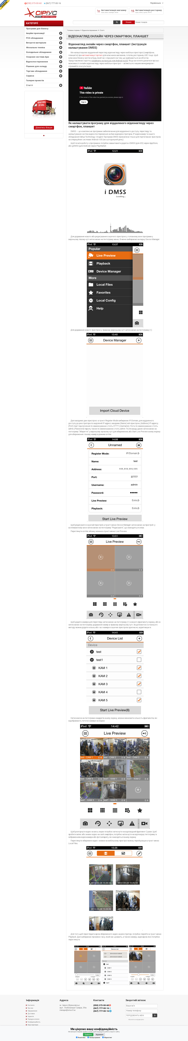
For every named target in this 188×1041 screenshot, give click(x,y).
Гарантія (31, 1016)
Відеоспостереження (37, 61)
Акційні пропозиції (35, 33)
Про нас (30, 1008)
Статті (29, 85)
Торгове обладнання (36, 71)
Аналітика (81, 1037)
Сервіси (30, 76)
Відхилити (99, 1034)
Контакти (31, 1005)
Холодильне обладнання (38, 52)
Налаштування (94, 1037)
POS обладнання (34, 38)
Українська (155, 3)
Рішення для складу (36, 66)
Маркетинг (108, 1037)
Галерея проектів (35, 80)
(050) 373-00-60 (34, 3)
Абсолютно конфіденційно (136, 1019)
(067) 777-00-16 (53, 3)
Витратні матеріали (36, 42)
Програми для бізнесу (37, 28)
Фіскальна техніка (35, 47)
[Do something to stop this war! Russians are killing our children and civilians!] (5, 5)
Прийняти (88, 1034)
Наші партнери (33, 1025)
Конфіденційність (34, 1022)
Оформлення (32, 1011)
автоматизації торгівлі (92, 55)
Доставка (31, 1013)
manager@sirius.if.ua (67, 1010)
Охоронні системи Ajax (37, 57)
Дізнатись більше (43, 127)
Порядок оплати (33, 1019)
